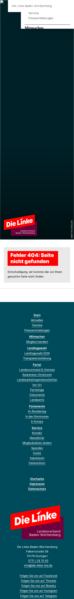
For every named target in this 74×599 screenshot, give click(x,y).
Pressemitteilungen (41, 18)
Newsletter (37, 438)
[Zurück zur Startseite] (20, 225)
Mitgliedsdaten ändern (37, 443)
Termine (33, 13)
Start (37, 315)
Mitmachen (34, 28)
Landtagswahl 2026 (37, 353)
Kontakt (37, 433)
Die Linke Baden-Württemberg (32, 6)
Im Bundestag (37, 411)
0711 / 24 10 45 (38, 560)
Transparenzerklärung (37, 358)
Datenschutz (37, 463)
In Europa (37, 421)
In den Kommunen (37, 416)
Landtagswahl (37, 348)
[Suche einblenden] (58, 6)
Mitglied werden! (37, 342)
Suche (37, 453)
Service (37, 428)
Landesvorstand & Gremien (37, 370)
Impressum (37, 458)
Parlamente (37, 406)
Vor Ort (37, 385)
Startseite (37, 479)
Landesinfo (37, 400)
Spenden (37, 448)
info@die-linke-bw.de (38, 565)
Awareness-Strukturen (37, 374)
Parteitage (37, 390)
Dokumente (37, 395)
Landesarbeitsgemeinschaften (37, 379)
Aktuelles (37, 320)
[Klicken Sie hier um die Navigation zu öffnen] (68, 6)
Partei (37, 365)
